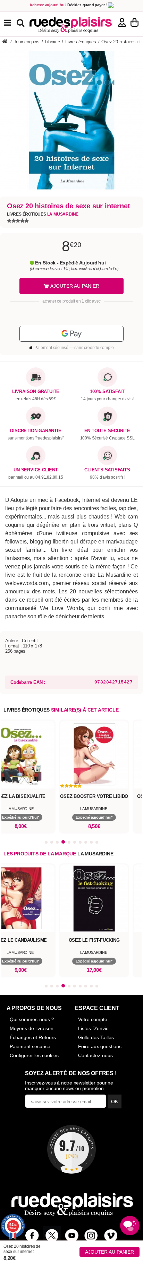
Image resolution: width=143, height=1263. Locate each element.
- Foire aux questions (98, 1046)
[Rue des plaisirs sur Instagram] (91, 1235)
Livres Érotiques (42, 214)
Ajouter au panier (109, 1252)
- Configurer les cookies (33, 1055)
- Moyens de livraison (30, 1028)
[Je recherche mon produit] (21, 22)
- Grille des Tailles (94, 1037)
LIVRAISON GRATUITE (35, 391)
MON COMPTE (122, 22)
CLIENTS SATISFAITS (107, 470)
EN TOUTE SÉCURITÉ (107, 430)
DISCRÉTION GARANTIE (35, 430)
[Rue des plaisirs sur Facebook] (32, 1235)
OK (114, 1101)
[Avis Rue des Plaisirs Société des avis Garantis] (71, 1149)
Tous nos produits (12, 22)
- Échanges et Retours (31, 1037)
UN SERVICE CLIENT (36, 470)
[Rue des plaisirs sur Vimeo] (111, 1235)
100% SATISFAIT (107, 391)
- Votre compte (91, 1019)
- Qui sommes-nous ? (30, 1019)
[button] (46, 842)
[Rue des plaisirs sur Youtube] (71, 1235)
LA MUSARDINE (95, 853)
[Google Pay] (71, 334)
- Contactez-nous (94, 1055)
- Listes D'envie (92, 1028)
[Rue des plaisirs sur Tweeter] (52, 1235)
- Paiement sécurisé (28, 1046)
